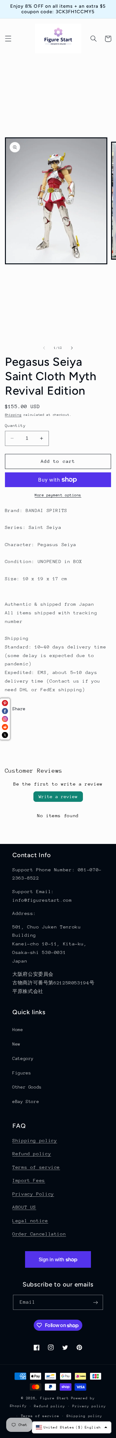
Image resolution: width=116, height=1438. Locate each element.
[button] (8, 39)
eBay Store (25, 1101)
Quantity (15, 425)
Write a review (58, 796)
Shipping (13, 415)
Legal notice (30, 1220)
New (16, 1044)
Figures (21, 1072)
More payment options (58, 495)
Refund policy (31, 1153)
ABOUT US (24, 1207)
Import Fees (28, 1180)
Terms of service (36, 1167)
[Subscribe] (95, 1302)
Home (17, 1029)
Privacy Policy (33, 1193)
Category (23, 1058)
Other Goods (27, 1087)
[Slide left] (44, 348)
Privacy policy (89, 1406)
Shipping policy (34, 1140)
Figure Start (54, 1398)
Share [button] (19, 708)
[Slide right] (72, 348)
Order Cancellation (39, 1233)
